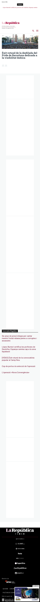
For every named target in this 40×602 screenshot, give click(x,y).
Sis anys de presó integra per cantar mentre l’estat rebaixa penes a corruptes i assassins (19, 338)
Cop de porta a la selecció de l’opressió (18, 366)
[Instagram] (17, 534)
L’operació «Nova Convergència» (15, 372)
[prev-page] (3, 66)
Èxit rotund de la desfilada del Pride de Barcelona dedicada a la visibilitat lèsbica (19, 55)
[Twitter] (21, 534)
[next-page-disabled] (6, 66)
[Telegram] (19, 534)
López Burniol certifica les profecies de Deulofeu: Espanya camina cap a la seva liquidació (19, 349)
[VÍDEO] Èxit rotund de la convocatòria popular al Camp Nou (18, 359)
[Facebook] (15, 534)
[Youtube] (24, 534)
